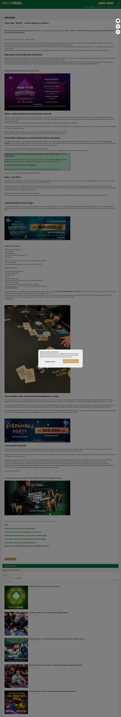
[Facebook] (118, 32)
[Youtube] (118, 21)
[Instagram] (118, 26)
